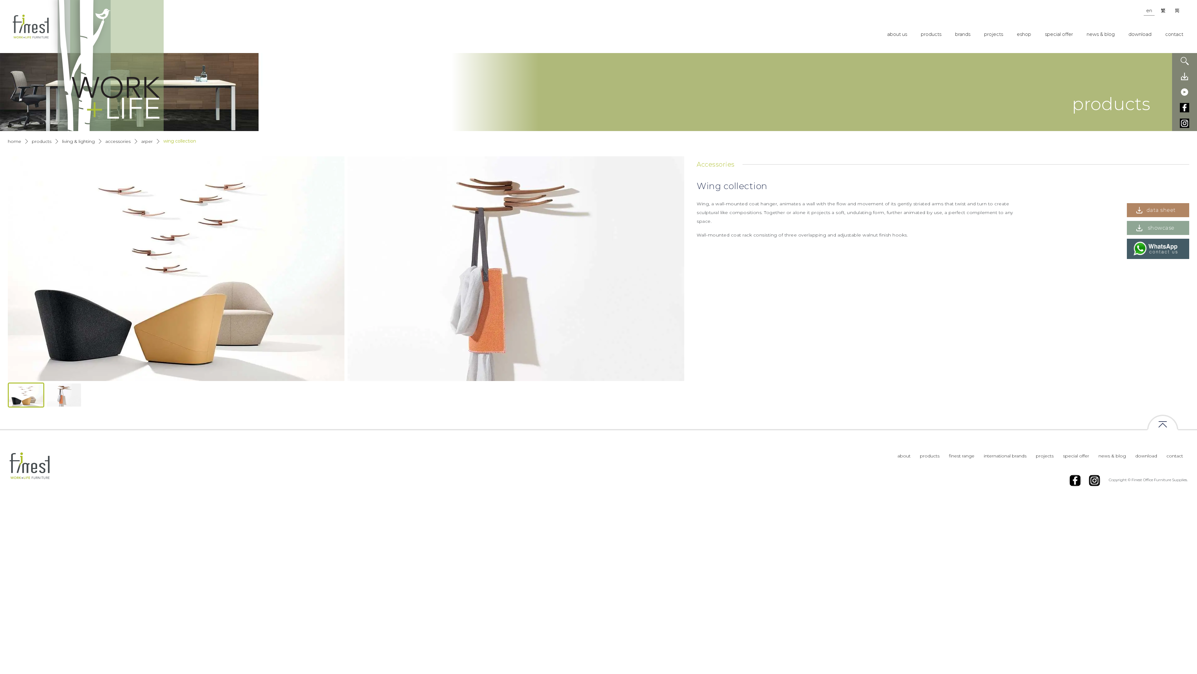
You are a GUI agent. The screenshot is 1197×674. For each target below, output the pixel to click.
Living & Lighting (78, 141)
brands (962, 34)
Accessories (118, 141)
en (1149, 10)
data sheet (1161, 210)
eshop (1024, 34)
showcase (1161, 228)
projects (993, 34)
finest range (961, 456)
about (904, 456)
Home (14, 141)
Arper (147, 141)
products (931, 34)
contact (1174, 34)
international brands (1005, 456)
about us (897, 34)
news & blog (1101, 34)
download (1139, 34)
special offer (1059, 34)
